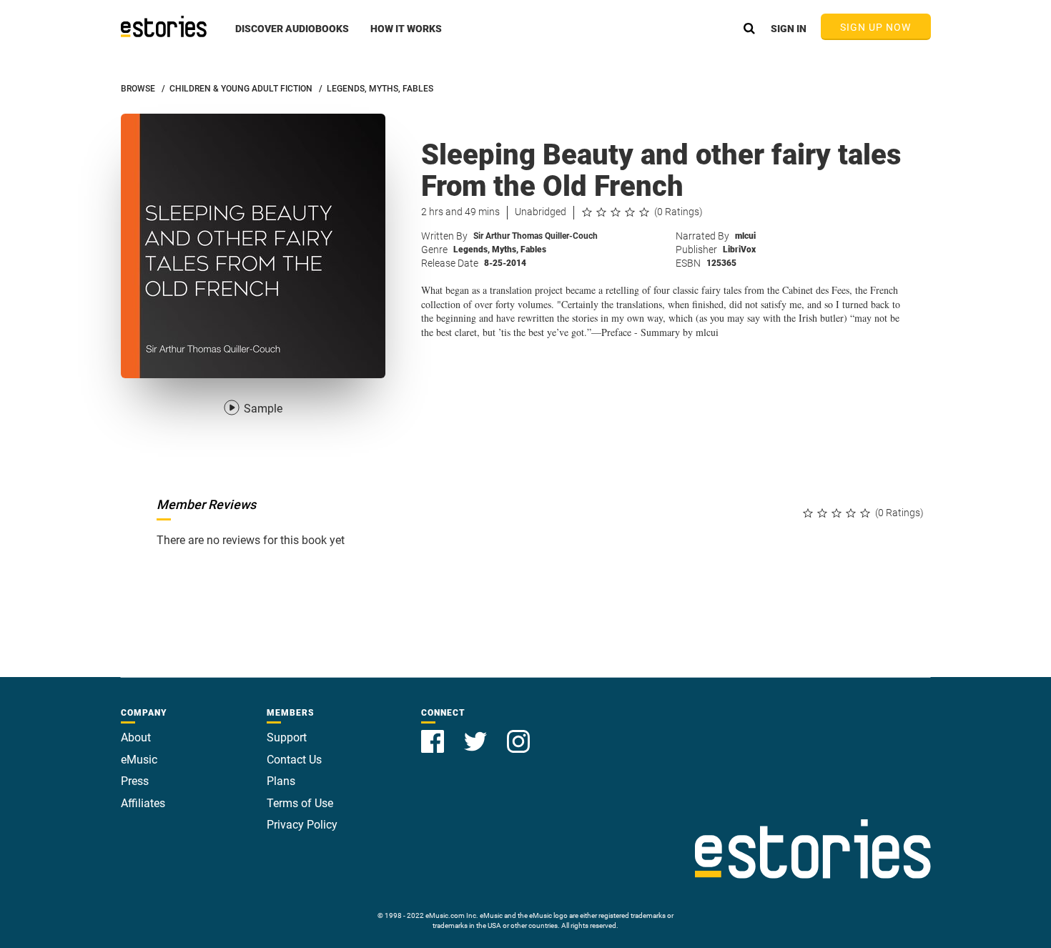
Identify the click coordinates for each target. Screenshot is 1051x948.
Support (287, 737)
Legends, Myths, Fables (499, 250)
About (136, 737)
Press (135, 781)
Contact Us (294, 759)
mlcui (745, 236)
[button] (292, 36)
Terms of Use (300, 803)
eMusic (139, 759)
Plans (281, 781)
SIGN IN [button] (788, 28)
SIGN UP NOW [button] (876, 27)
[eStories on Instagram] (518, 733)
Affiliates (143, 803)
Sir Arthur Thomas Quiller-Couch (535, 236)
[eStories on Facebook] (434, 733)
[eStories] (164, 26)
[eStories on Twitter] (476, 733)
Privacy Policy (302, 824)
